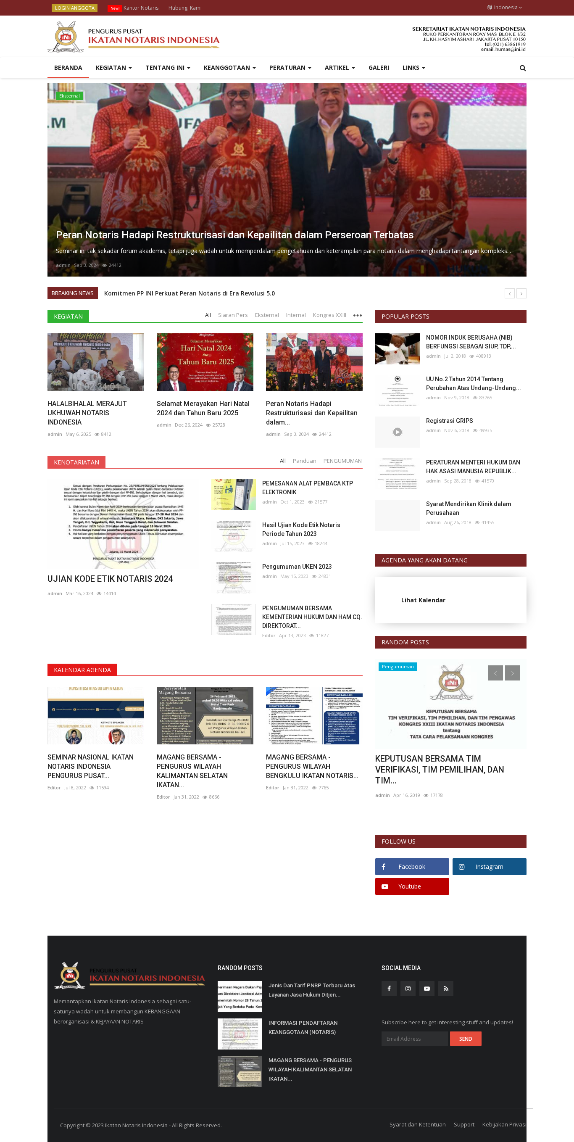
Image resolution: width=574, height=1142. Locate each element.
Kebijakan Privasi (504, 1124)
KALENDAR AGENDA (82, 670)
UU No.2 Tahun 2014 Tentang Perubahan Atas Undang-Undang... (473, 383)
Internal (68, 95)
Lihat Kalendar (423, 600)
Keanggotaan (228, 67)
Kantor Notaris (134, 7)
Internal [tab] (296, 315)
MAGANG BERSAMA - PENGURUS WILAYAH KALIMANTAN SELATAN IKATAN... (192, 771)
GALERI (379, 67)
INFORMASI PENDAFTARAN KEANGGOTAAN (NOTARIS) (303, 1027)
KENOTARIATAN (76, 462)
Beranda (68, 67)
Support (464, 1124)
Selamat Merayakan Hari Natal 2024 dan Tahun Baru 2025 (203, 408)
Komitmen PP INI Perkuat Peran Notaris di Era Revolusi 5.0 (189, 293)
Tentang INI (165, 67)
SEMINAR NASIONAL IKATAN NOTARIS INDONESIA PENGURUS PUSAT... (90, 766)
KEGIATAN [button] (112, 67)
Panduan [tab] (304, 460)
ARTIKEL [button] (338, 67)
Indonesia (505, 7)
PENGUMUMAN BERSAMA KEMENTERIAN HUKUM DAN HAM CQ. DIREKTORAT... (312, 617)
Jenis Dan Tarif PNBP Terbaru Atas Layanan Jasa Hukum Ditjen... (312, 990)
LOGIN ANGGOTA (75, 8)
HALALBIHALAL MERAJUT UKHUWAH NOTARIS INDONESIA (87, 413)
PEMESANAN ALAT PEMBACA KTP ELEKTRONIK (307, 488)
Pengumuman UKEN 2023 (297, 566)
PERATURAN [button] (288, 67)
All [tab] (208, 315)
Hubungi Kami (185, 7)
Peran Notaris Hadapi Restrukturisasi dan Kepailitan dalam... (312, 413)
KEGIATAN (68, 316)
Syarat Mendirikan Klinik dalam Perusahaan (468, 508)
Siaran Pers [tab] (233, 315)
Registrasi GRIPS (449, 420)
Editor (269, 635)
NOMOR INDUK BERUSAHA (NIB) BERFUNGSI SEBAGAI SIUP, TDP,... (471, 342)
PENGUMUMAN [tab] (343, 460)
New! (115, 8)
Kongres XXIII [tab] (329, 315)
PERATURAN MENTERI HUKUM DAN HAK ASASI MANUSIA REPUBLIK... (473, 467)
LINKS (412, 67)
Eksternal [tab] (267, 315)
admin (63, 265)
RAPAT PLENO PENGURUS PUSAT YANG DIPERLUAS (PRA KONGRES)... (444, 764)
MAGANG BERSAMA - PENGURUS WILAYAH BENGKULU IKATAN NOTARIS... (312, 766)
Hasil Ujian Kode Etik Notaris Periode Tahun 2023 (301, 529)
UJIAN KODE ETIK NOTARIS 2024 (110, 579)
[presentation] (56, 180)
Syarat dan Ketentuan (418, 1124)
